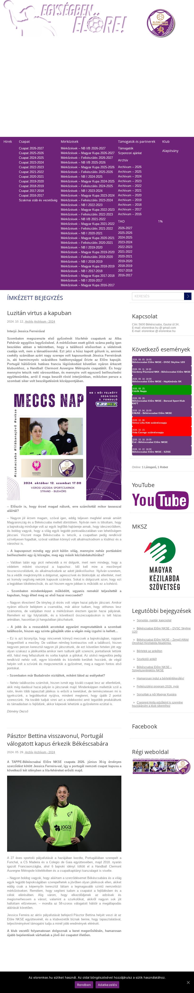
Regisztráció (12, 52)
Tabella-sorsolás (55, 44)
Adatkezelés (105, 125)
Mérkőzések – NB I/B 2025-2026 (83, 162)
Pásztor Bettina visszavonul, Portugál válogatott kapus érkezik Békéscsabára (57, 739)
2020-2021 (121, 76)
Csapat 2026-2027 (31, 148)
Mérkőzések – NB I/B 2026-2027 (83, 148)
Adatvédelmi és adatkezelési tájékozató (124, 111)
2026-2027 (125, 228)
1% (156, 44)
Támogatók (125, 148)
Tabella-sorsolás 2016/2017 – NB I (67, 99)
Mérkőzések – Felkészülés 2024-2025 (87, 186)
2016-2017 (121, 95)
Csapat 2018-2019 (31, 186)
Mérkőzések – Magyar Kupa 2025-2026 (88, 167)
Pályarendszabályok (111, 120)
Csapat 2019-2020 (31, 181)
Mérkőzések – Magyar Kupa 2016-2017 (88, 285)
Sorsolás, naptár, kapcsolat (154, 620)
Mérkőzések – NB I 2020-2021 (81, 233)
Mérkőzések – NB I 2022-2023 (81, 205)
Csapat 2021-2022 (31, 172)
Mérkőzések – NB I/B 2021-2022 (83, 219)
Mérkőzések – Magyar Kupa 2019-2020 (88, 252)
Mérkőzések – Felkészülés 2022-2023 (87, 214)
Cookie (102, 129)
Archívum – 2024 (129, 176)
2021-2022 (121, 71)
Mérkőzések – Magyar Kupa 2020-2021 (88, 238)
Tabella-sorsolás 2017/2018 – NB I (67, 95)
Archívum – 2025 (129, 171)
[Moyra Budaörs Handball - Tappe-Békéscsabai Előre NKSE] (64, 499)
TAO (117, 44)
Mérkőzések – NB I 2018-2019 (81, 261)
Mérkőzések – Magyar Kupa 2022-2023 (88, 209)
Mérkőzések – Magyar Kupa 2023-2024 (88, 195)
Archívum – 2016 (129, 214)
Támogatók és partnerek (136, 141)
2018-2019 (121, 85)
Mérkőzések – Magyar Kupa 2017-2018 (88, 276)
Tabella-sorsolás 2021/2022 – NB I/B (69, 76)
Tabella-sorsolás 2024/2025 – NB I (67, 61)
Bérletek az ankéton (149, 651)
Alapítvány (170, 150)
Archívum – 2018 (129, 204)
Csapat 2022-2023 (31, 167)
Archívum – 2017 (129, 209)
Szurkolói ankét (147, 659)
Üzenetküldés (106, 115)
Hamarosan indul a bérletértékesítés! (160, 678)
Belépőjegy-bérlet (15, 44)
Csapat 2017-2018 (31, 191)
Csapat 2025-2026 (31, 153)
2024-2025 (121, 57)
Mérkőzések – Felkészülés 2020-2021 (87, 242)
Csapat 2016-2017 (31, 195)
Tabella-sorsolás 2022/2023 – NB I (67, 71)
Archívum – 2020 (129, 195)
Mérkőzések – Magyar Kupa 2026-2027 (88, 153)
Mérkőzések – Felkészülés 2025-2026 (87, 172)
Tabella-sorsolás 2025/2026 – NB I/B (69, 57)
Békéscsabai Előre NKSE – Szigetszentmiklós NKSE (152, 668)
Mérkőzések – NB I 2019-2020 (81, 247)
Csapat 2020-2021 (31, 176)
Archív (123, 160)
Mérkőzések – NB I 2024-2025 (81, 176)
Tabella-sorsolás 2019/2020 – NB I (67, 85)
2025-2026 (121, 52)
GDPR (101, 134)
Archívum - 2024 (44, 321)
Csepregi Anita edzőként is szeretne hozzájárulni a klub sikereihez (157, 704)
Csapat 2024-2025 (31, 158)
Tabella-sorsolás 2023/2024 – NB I (67, 66)
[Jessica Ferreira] (64, 850)
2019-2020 (121, 80)
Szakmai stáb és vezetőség (38, 200)
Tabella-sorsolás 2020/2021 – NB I (67, 80)
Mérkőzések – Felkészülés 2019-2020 (87, 257)
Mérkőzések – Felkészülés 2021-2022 (87, 228)
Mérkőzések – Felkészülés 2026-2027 (87, 158)
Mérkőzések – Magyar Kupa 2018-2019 (88, 266)
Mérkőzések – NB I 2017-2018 (81, 271)
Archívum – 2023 (129, 181)
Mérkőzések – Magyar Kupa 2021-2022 (88, 224)
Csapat (24, 141)
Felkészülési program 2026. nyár (158, 686)
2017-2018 (121, 90)
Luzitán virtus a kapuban (39, 313)
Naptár (102, 44)
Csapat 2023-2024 (31, 162)
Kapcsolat (104, 103)
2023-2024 (121, 61)
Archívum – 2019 (129, 200)
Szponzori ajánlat (130, 153)
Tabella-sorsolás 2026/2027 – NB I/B (69, 52)
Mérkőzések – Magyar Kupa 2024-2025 (88, 181)
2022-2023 (121, 66)
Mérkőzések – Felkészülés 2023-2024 (87, 200)
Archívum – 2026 (129, 167)
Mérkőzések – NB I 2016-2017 (81, 280)
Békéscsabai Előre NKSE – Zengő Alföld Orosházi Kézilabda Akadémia (160, 641)
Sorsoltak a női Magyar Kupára (156, 694)
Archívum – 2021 (129, 190)
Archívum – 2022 (129, 186)
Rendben (84, 985)
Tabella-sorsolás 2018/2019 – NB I (67, 90)
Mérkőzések (69, 141)
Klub (166, 141)
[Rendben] (188, 982)
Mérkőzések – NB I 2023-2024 (81, 191)
